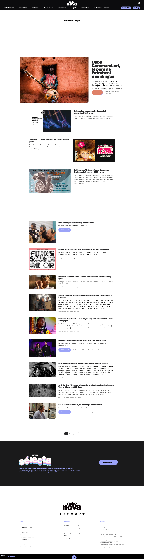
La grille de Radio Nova (27, 537)
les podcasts (24, 529)
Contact (102, 525)
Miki (79, 525)
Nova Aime (66, 525)
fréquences (48, 8)
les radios (85, 8)
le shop (136, 8)
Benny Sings (67, 538)
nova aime (62, 8)
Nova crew (102, 527)
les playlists (24, 532)
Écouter (95, 92)
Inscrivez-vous (107, 462)
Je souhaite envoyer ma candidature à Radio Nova (111, 537)
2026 (65, 530)
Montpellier (81, 533)
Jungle (79, 528)
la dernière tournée (101, 8)
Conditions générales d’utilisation (109, 534)
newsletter (126, 8)
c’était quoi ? (9, 8)
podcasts (35, 8)
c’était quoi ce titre (26, 527)
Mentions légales (104, 529)
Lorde (79, 530)
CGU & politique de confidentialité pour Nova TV (112, 545)
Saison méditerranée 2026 (69, 534)
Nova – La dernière (105, 532)
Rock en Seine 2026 (69, 528)
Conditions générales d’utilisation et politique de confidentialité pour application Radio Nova (110, 541)
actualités (23, 8)
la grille (74, 8)
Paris (79, 538)
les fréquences (25, 539)
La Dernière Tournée (105, 547)
